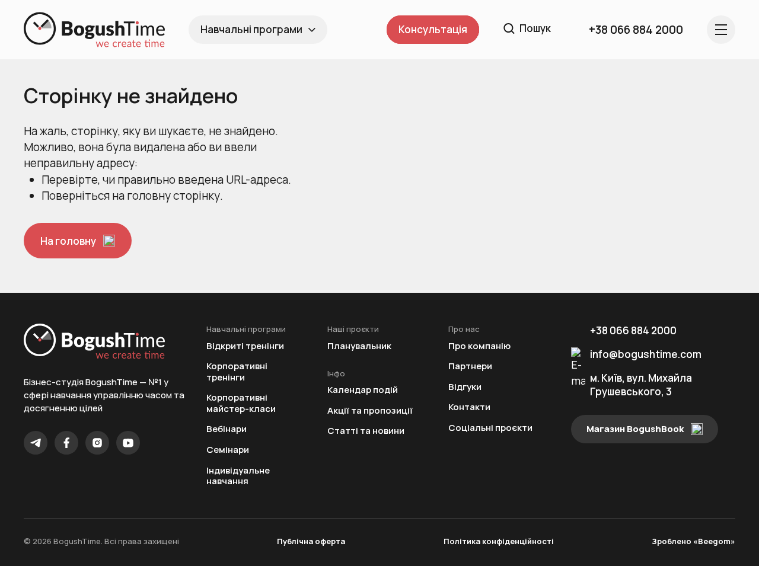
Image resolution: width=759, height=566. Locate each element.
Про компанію (479, 346)
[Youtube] (128, 443)
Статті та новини (365, 431)
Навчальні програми (251, 29)
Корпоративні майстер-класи (241, 403)
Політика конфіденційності (499, 541)
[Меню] (721, 29)
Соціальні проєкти (490, 428)
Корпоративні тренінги (236, 372)
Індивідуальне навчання (238, 476)
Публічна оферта (311, 541)
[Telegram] (35, 443)
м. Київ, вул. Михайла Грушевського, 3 (641, 384)
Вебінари (226, 429)
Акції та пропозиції (370, 411)
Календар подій (362, 390)
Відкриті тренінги (245, 346)
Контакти (469, 407)
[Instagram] (97, 443)
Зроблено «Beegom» (693, 541)
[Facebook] (66, 443)
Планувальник (359, 346)
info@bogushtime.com (645, 354)
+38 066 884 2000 (633, 330)
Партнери (470, 366)
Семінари (227, 450)
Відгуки (464, 387)
